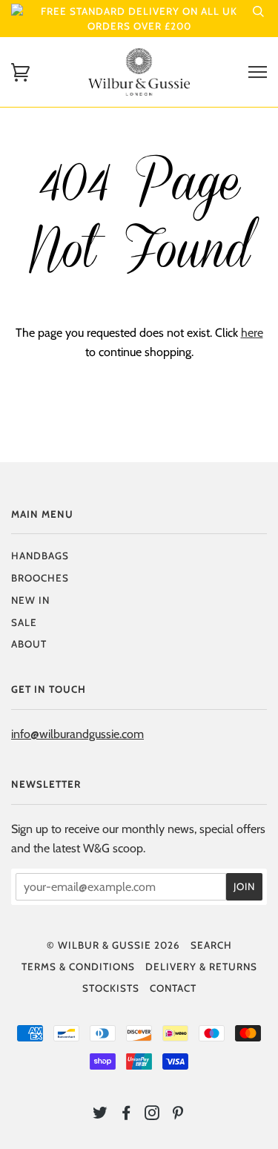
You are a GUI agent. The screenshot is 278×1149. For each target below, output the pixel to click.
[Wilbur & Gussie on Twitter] (100, 1115)
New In (30, 600)
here (252, 332)
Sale (24, 622)
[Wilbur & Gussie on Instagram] (152, 1115)
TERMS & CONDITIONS (78, 966)
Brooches (40, 578)
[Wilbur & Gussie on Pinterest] (178, 1115)
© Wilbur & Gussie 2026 (113, 945)
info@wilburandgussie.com (77, 733)
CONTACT (173, 988)
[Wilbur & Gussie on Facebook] (126, 1115)
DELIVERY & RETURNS (201, 966)
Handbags (40, 556)
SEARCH (211, 945)
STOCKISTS (110, 988)
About (29, 644)
